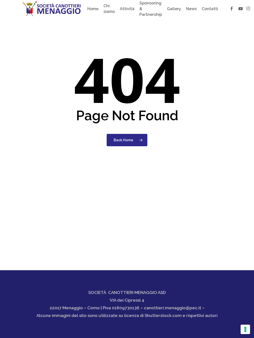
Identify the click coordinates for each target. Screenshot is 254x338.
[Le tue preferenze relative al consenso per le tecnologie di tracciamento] (245, 329)
